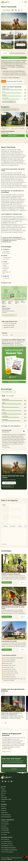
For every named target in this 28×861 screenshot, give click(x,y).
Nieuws (3, 795)
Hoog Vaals (4, 826)
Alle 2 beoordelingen (8, 101)
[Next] (5, 139)
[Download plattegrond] (14, 295)
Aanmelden (14, 769)
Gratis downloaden (13, 382)
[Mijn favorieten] (20, 2)
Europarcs (3, 810)
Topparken (3, 808)
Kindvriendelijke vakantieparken (9, 849)
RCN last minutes (8, 663)
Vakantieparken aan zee (7, 845)
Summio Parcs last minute (10, 671)
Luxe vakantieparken (6, 841)
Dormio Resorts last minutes (11, 673)
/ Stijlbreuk (9, 859)
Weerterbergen (5, 828)
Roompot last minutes (9, 674)
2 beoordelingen (7, 10)
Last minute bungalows (9, 659)
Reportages (4, 797)
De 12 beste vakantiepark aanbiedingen (13, 657)
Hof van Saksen (5, 823)
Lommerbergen (5, 830)
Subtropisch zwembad (6, 843)
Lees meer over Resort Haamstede (10, 77)
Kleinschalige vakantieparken (8, 847)
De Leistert (4, 834)
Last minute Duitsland (9, 661)
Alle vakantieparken (6, 816)
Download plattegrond (9, 315)
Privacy (3, 788)
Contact (3, 801)
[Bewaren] (22, 10)
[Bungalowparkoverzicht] (5, 2)
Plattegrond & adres (6, 282)
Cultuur (13, 526)
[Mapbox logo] (4, 544)
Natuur (6, 526)
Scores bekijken (6, 447)
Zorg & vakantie (5, 839)
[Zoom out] (25, 528)
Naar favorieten (7, 486)
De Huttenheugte (5, 832)
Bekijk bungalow (12, 135)
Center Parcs (4, 812)
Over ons (3, 793)
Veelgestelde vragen (6, 799)
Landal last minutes (9, 667)
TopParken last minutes (9, 669)
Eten (20, 526)
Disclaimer (3, 791)
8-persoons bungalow (8, 131)
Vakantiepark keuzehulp (10, 676)
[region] (14, 534)
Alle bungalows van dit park (9, 109)
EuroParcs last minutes (9, 665)
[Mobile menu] (25, 2)
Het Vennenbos (5, 821)
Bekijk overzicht (6, 751)
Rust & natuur (5, 335)
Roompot (3, 806)
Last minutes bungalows (7, 851)
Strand (11, 335)
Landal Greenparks (6, 814)
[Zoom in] (25, 526)
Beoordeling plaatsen (7, 391)
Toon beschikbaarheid (13, 57)
